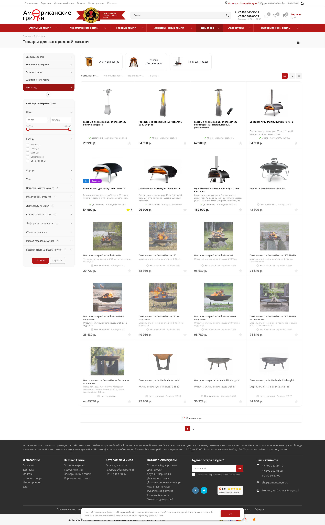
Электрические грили (77, 473)
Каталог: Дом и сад (119, 460)
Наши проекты (32, 482)
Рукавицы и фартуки (160, 490)
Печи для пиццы (116, 473)
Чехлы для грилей (158, 486)
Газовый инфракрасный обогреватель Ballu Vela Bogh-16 (104, 123)
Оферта (259, 509)
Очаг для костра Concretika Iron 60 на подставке (103, 318)
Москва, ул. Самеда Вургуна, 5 (243, 3)
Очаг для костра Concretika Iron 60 (102, 255)
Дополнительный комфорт (164, 482)
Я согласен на (218, 474)
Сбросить (57, 260)
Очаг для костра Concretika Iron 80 (157, 255)
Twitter (204, 490)
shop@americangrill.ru (275, 482)
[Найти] (227, 15)
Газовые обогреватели (120, 469)
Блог (25, 486)
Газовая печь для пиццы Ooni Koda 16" (160, 188)
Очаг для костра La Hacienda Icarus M (159, 380)
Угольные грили (74, 465)
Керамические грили (77, 478)
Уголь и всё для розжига (162, 465)
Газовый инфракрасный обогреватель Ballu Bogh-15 (160, 123)
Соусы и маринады (159, 473)
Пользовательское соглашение (76, 509)
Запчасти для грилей (160, 499)
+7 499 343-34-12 (248, 12)
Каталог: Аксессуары (162, 460)
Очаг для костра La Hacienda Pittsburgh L (272, 380)
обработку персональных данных (224, 474)
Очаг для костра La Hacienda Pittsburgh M (217, 380)
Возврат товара (32, 478)
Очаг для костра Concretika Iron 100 (213, 255)
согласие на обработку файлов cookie (144, 515)
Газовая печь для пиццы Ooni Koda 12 (104, 188)
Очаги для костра (116, 465)
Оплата (27, 473)
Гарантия (28, 465)
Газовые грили (73, 469)
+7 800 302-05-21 (248, 16)
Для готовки (154, 469)
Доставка (28, 469)
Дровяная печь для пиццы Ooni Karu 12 (271, 121)
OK (230, 513)
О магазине (31, 460)
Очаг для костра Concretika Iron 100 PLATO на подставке (273, 318)
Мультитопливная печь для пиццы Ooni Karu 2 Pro (216, 190)
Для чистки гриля (158, 478)
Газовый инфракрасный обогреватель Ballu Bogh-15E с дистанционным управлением (215, 124)
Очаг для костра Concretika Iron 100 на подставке (215, 318)
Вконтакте (195, 490)
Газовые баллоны (158, 495)
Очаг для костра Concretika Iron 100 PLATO (273, 255)
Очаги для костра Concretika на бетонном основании (106, 382)
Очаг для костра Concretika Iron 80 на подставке (159, 318)
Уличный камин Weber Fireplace (267, 188)
